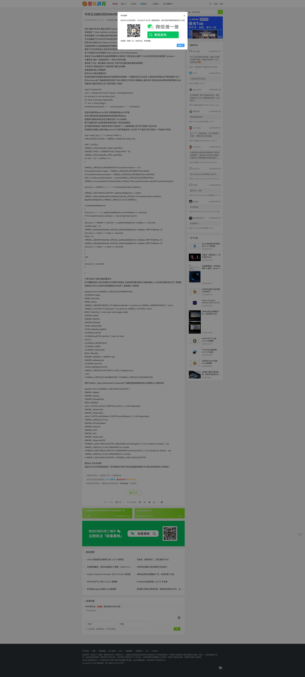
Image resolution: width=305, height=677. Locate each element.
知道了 (180, 45)
